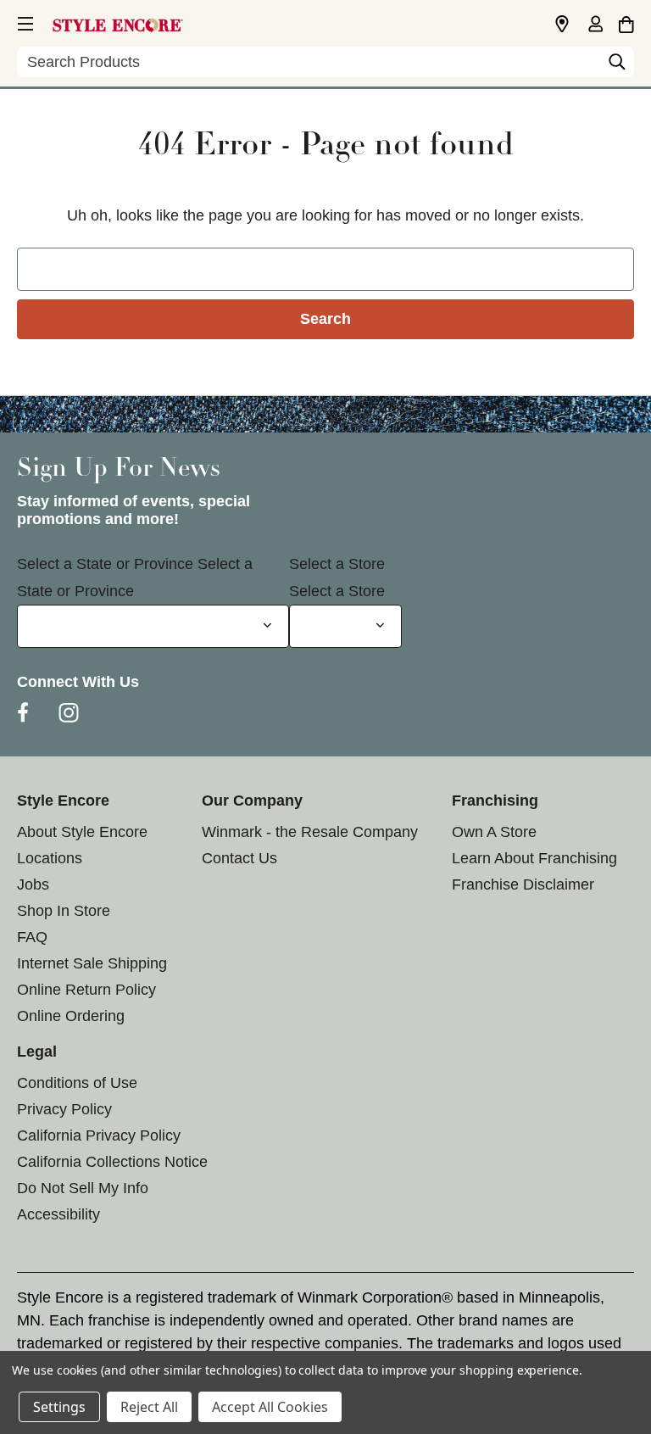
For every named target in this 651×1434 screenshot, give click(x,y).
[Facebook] (23, 712)
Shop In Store (63, 910)
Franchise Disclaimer (523, 884)
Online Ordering (71, 1015)
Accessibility (58, 1214)
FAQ (32, 937)
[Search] (617, 66)
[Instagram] (68, 712)
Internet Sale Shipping (92, 963)
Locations (49, 858)
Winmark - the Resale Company (310, 831)
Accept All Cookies (270, 1407)
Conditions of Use (77, 1082)
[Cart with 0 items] (626, 22)
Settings (59, 1407)
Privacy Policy (64, 1109)
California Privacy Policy (99, 1135)
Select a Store (337, 563)
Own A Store (494, 831)
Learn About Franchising (534, 858)
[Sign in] (595, 25)
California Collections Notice (112, 1161)
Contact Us (239, 858)
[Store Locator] (562, 24)
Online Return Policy (86, 989)
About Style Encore (82, 831)
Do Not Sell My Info (82, 1188)
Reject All (149, 1407)
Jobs (33, 884)
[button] (24, 21)
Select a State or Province (105, 563)
